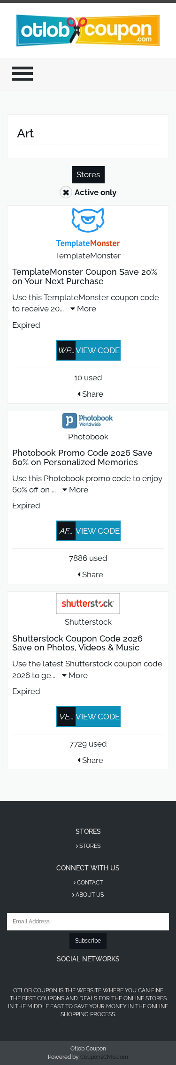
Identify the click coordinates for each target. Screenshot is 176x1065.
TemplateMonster (88, 255)
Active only (95, 192)
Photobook (88, 436)
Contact (89, 882)
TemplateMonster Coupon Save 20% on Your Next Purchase (84, 276)
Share (91, 394)
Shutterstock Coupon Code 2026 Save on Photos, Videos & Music (77, 643)
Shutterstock (88, 622)
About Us (89, 894)
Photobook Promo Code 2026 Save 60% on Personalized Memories (82, 457)
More (85, 308)
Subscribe (88, 940)
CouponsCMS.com (104, 1057)
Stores (88, 174)
